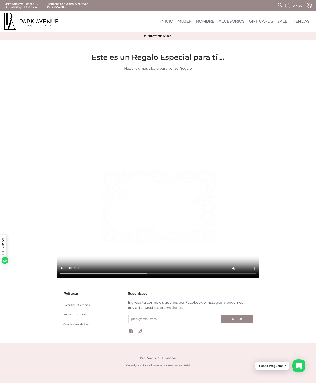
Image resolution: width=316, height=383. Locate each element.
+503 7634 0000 (57, 7)
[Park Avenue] (31, 21)
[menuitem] (280, 5)
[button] (294, 5)
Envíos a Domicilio (75, 314)
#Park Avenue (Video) (158, 35)
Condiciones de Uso (76, 324)
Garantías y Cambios (76, 304)
